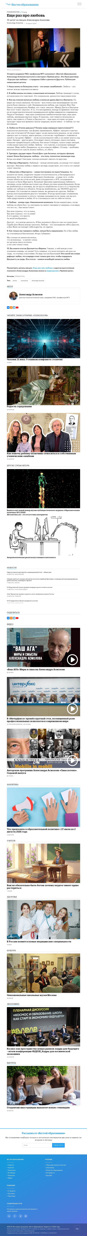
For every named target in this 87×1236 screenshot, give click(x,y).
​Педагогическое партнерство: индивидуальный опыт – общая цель (29, 572)
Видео (10, 1178)
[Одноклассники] (11, 307)
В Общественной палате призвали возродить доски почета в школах (29, 587)
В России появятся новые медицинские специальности (39, 941)
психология (24, 280)
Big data (49, 1175)
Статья (24, 12)
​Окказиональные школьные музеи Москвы (32, 995)
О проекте (11, 1191)
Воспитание (19, 574)
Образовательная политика (56, 1165)
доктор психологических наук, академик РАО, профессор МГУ (44, 297)
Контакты (11, 1193)
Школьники (19, 603)
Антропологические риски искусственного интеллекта (31, 557)
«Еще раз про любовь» (42, 268)
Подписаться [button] (58, 1145)
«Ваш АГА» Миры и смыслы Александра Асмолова (36, 669)
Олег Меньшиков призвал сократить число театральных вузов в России (30, 594)
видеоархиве (53, 271)
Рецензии (11, 1175)
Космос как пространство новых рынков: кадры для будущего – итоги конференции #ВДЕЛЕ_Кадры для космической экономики (43, 1051)
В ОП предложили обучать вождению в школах (22, 600)
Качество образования (54, 1170)
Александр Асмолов (15, 23)
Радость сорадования (19, 406)
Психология (13, 11)
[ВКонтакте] (8, 307)
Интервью (11, 1172)
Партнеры (11, 1196)
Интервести (50, 1172)
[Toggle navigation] (79, 4)
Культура (18, 596)
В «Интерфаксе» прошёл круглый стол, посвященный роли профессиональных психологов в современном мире (41, 719)
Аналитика (11, 1170)
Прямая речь (20, 276)
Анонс (17, 582)
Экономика (50, 1167)
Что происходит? (21, 589)
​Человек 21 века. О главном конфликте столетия (35, 359)
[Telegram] (14, 307)
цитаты (15, 280)
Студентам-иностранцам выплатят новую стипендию (38, 1107)
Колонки (11, 1167)
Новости (11, 1165)
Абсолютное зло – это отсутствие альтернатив (27, 515)
